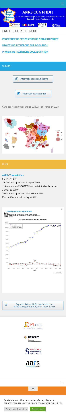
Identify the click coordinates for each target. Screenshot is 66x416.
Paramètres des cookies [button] (16, 409)
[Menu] (62, 4)
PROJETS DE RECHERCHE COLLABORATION (25, 51)
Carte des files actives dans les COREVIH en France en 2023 (30, 106)
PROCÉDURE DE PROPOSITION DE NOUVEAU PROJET (30, 39)
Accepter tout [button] (38, 409)
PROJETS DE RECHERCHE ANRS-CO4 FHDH (25, 45)
